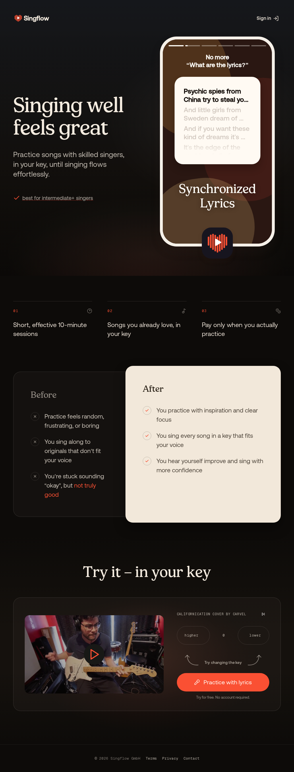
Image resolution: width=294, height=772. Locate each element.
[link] (31, 18)
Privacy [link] (170, 758)
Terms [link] (151, 758)
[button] (57, 198)
